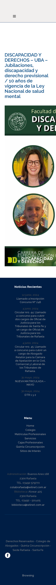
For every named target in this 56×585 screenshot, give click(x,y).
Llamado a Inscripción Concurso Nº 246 (30, 300)
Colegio (30, 429)
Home (30, 425)
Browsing (28, 575)
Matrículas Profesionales (30, 434)
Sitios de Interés (30, 450)
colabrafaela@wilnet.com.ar (28, 487)
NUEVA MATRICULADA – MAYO (30, 383)
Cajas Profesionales (30, 442)
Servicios (30, 438)
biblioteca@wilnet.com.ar (28, 504)
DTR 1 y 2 (30, 394)
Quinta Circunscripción (30, 446)
